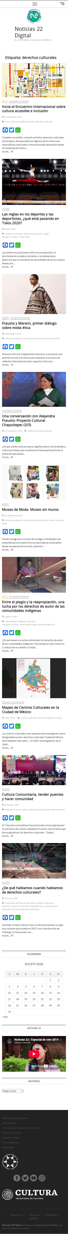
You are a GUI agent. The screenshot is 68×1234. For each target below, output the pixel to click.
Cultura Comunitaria (37, 809)
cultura (31, 431)
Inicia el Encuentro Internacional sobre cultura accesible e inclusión (33, 108)
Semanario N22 (51, 1215)
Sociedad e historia (19, 101)
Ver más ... (11, 151)
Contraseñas (33, 1215)
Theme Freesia (41, 1225)
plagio (34, 624)
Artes (5, 101)
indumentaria (25, 624)
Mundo (6, 209)
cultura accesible (17, 121)
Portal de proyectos (12, 1132)
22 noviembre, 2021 (13, 117)
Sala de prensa (9, 1123)
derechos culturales (35, 121)
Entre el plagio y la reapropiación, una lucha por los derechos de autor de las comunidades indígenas (33, 606)
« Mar (5, 1016)
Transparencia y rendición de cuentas (20, 1127)
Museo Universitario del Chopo (25, 909)
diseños (15, 624)
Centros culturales (29, 718)
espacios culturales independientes (27, 906)
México (45, 520)
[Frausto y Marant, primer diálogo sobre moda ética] (34, 294)
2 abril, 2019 (9, 718)
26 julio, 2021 (10, 229)
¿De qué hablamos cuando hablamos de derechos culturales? (32, 889)
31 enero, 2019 (11, 898)
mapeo (59, 718)
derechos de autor (32, 338)
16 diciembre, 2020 (12, 334)
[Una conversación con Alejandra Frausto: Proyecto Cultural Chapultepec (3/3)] (34, 389)
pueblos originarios (46, 624)
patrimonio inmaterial (50, 338)
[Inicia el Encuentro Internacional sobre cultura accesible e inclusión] (34, 80)
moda (51, 520)
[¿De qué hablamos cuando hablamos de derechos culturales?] (34, 861)
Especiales (34, 1218)
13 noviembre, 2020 (13, 431)
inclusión (49, 121)
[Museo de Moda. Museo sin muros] (34, 482)
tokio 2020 (24, 237)
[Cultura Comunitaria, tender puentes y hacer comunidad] (34, 770)
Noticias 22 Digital (29, 32)
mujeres (15, 237)
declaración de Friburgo (15, 903)
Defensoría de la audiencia (15, 1118)
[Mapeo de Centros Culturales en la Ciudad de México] (34, 678)
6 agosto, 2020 (10, 616)
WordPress (54, 1225)
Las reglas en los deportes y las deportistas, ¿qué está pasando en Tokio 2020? (30, 218)
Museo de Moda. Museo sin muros (30, 509)
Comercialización (10, 1142)
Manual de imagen (11, 1137)
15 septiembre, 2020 (13, 515)
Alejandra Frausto (13, 809)
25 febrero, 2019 (11, 805)
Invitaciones (8, 1147)
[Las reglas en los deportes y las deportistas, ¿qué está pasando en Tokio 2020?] (34, 182)
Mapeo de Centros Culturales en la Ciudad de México (30, 709)
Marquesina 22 (16, 1215)
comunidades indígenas (15, 621)
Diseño (5, 318)
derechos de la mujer (33, 234)
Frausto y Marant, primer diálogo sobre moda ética (29, 325)
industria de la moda (32, 520)
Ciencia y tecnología (13, 702)
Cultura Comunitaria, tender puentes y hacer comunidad (32, 796)
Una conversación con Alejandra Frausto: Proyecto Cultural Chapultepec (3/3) (28, 420)
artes (7, 121)
